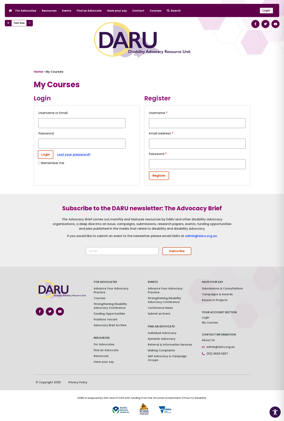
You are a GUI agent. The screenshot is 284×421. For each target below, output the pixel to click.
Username (158, 113)
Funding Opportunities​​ (109, 314)
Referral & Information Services (170, 345)
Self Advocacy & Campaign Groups (167, 358)
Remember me (52, 163)
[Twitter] (265, 24)
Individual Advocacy (162, 333)
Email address (161, 133)
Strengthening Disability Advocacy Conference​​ (110, 306)
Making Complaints (161, 350)
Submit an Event (159, 314)
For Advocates (25, 11)
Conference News (160, 308)
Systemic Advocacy (161, 339)
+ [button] (8, 23)
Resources (49, 11)
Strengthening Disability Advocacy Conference (164, 300)
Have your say (117, 11)
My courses (210, 322)
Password (46, 133)
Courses (156, 11)
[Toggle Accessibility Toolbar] (275, 412)
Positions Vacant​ (105, 319)
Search (176, 11)
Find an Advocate (89, 11)
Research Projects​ (214, 300)
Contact (138, 11)
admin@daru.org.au (201, 236)
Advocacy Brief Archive (110, 325)
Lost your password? (74, 154)
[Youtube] (275, 24)
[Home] (10, 10)
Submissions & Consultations (222, 288)
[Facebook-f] (255, 24)
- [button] (30, 23)
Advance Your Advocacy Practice (111, 290)
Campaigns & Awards (217, 294)
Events (66, 11)
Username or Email (53, 113)
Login (205, 317)
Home (38, 72)
